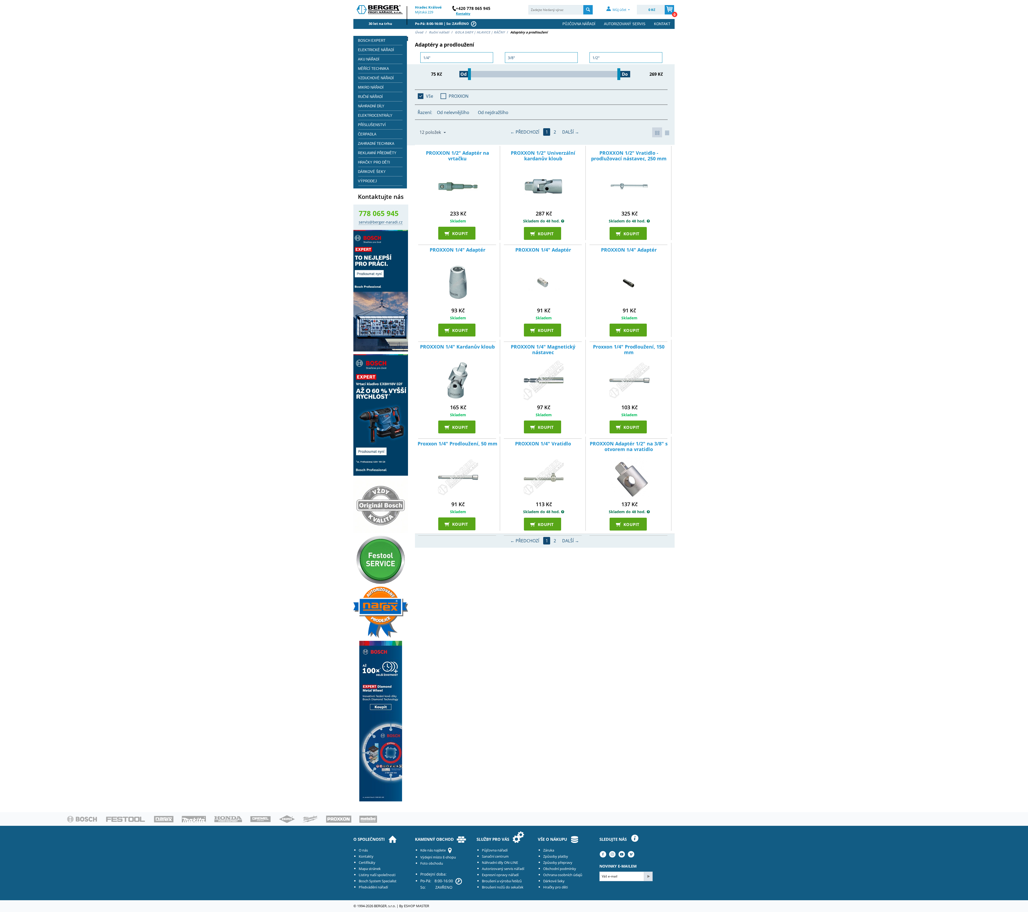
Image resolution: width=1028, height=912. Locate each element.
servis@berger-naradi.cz (381, 222)
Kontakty (366, 856)
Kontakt (662, 24)
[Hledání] (588, 9)
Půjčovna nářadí (578, 24)
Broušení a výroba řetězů (502, 881)
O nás (363, 850)
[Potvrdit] (648, 876)
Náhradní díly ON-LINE (500, 862)
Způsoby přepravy (557, 862)
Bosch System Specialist (377, 881)
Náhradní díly (371, 106)
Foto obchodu (431, 863)
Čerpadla (367, 134)
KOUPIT (458, 233)
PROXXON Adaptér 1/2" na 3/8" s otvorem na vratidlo (629, 446)
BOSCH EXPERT (372, 41)
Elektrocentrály (375, 115)
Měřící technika (373, 69)
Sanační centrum (495, 856)
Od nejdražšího (493, 112)
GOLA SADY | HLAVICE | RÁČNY (480, 32)
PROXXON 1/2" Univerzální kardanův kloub (543, 156)
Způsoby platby (555, 856)
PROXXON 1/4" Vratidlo (543, 444)
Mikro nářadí (371, 87)
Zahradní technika (376, 144)
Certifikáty (367, 862)
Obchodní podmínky (559, 868)
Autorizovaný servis (624, 24)
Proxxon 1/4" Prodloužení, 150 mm (628, 349)
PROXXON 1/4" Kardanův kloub (457, 347)
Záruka (548, 850)
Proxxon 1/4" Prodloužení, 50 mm (457, 444)
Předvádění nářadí (373, 887)
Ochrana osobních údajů (562, 874)
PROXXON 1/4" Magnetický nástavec (543, 349)
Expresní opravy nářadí (500, 874)
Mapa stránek (370, 868)
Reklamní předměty (377, 153)
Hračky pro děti (374, 162)
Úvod (419, 32)
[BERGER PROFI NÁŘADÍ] (380, 11)
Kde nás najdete (433, 850)
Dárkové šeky (554, 881)
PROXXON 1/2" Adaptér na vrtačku (457, 156)
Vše (429, 96)
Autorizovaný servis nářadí (503, 868)
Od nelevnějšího (453, 112)
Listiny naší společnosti (377, 874)
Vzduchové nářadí (376, 78)
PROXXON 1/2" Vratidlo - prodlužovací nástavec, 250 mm (629, 156)
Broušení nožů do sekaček (502, 887)
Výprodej (367, 181)
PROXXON (458, 96)
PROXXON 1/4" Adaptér (457, 250)
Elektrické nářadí (376, 50)
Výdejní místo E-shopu (438, 857)
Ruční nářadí (439, 32)
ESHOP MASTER (416, 905)
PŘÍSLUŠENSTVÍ (372, 125)
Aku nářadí (368, 59)
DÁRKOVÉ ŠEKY (372, 172)
